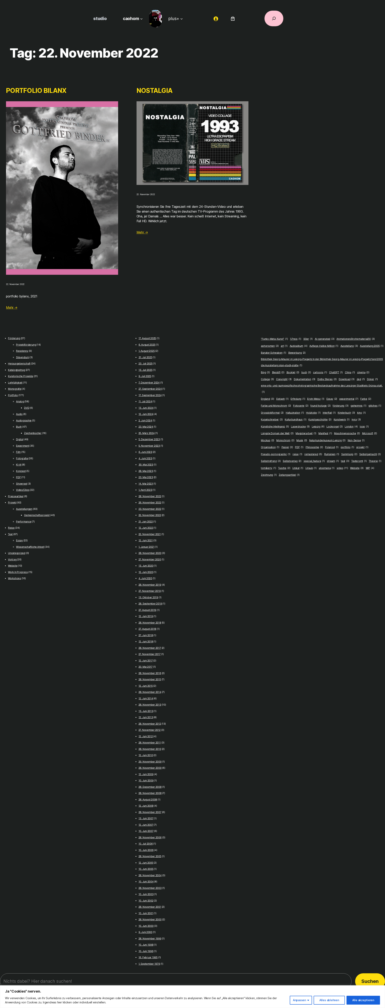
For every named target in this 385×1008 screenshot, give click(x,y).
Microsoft (369, 433)
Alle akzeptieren (363, 1000)
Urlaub (311, 468)
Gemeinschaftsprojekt (37, 515)
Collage (267, 379)
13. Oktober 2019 (148, 597)
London (351, 426)
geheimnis (358, 405)
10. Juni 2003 (146, 894)
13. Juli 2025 (145, 369)
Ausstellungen (24, 508)
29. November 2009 (150, 761)
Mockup (267, 440)
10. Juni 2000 (146, 925)
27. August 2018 (147, 628)
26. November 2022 (150, 502)
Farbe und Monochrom (276, 405)
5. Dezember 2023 (149, 439)
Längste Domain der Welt (277, 433)
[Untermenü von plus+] (181, 18)
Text (10, 534)
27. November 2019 (150, 590)
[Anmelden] (216, 18)
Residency (22, 350)
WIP (370, 468)
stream (333, 460)
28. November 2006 (150, 837)
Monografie (14, 388)
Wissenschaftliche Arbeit (30, 546)
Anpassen (299, 1000)
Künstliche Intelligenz (275, 426)
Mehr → (11, 307)
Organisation (270, 447)
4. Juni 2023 (145, 458)
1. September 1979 (149, 963)
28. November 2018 (150, 622)
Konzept (21, 471)
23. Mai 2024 (146, 426)
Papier (287, 447)
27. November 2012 (150, 729)
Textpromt (359, 460)
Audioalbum (298, 345)
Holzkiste (313, 412)
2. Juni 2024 (145, 420)
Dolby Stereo (327, 379)
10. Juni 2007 (146, 831)
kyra (356, 419)
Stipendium (22, 357)
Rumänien (331, 454)
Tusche (284, 468)
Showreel (21, 483)
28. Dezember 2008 (150, 786)
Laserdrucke (300, 426)
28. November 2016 (150, 673)
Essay (19, 540)
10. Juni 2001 (146, 913)
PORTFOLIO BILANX (36, 90)
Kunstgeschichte (319, 419)
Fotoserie (300, 405)
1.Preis (295, 338)
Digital (19, 439)
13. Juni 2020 (146, 565)
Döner (372, 379)
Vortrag (12, 559)
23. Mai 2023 (146, 477)
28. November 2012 (150, 723)
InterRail (329, 412)
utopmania (326, 468)
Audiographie (23, 420)
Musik (301, 440)
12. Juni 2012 (146, 736)
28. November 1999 (150, 938)
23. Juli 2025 (146, 363)
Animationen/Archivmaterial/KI (355, 338)
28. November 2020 (150, 553)
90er (308, 338)
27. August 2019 (147, 609)
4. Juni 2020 (145, 578)
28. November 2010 (150, 748)
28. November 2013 (150, 704)
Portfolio (13, 395)
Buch (19, 426)
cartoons (320, 372)
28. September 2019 (150, 603)
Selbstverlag (292, 460)
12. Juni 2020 (146, 572)
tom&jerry (268, 468)
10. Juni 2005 (146, 868)
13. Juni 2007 (146, 818)
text (345, 460)
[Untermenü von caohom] (141, 18)
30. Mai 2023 (146, 464)
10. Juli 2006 (146, 843)
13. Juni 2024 (146, 407)
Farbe (365, 398)
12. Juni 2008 (146, 805)
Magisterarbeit (306, 433)
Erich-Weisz (315, 398)
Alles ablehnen (329, 1000)
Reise (11, 527)
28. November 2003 (150, 887)
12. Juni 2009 (146, 774)
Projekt (12, 502)
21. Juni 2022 (146, 521)
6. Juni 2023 (145, 451)
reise (297, 454)
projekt (362, 447)
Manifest (325, 433)
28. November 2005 (150, 856)
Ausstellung (349, 345)
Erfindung (298, 398)
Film (18, 451)
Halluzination (295, 412)
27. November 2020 (150, 559)
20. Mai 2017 (146, 666)
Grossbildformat (272, 412)
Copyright (284, 379)
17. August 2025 (147, 338)
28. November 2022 (150, 496)
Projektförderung (26, 344)
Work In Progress (18, 572)
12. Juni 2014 (146, 698)
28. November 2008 (150, 793)
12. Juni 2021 (146, 540)
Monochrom (285, 440)
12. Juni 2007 (146, 824)
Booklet (293, 372)
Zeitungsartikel (289, 474)
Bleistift (278, 372)
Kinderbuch (346, 412)
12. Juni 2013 (146, 717)
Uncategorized (16, 553)
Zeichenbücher (33, 433)
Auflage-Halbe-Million (323, 345)
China (350, 372)
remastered (313, 454)
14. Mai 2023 (146, 483)
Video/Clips (22, 489)
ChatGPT (336, 372)
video (342, 468)
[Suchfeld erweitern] (273, 18)
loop (364, 426)
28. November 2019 (150, 584)
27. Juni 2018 (146, 635)
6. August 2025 (147, 344)
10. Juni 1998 (146, 944)
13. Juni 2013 (146, 711)
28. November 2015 (150, 679)
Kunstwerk (342, 419)
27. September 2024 (150, 388)
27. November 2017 (150, 654)
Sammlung (349, 454)
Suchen (370, 981)
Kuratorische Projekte (20, 376)
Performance (23, 521)
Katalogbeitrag (16, 369)
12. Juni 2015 (146, 685)
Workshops (14, 578)
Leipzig (318, 426)
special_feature (314, 460)
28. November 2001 (150, 906)
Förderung (14, 338)
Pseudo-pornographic (275, 454)
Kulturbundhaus (295, 419)
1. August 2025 (147, 350)
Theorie (375, 460)
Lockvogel (334, 426)
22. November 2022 (150, 515)
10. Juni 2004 (146, 881)
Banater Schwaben (273, 352)
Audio (19, 414)
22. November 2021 (150, 534)
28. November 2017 (150, 647)
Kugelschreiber (272, 419)
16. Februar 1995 (148, 957)
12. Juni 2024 (146, 414)
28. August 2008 (148, 799)
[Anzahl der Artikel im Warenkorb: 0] (232, 18)
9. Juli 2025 (145, 376)
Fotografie (22, 458)
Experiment (22, 445)
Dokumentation (304, 379)
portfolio (347, 447)
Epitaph (282, 398)
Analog (20, 401)
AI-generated (324, 338)
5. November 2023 (149, 445)
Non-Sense (356, 440)
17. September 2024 (150, 395)
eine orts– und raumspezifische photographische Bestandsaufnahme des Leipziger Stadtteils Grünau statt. (321, 388)
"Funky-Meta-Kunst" (274, 338)
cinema (363, 372)
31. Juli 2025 (145, 357)
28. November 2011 (150, 742)
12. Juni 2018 (146, 641)
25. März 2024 (147, 433)
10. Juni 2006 (146, 850)
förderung (340, 405)
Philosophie (314, 447)
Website (12, 565)
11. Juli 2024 (145, 401)
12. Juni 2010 (146, 755)
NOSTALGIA (155, 90)
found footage (320, 405)
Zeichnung (269, 474)
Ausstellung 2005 (371, 345)
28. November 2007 (150, 812)
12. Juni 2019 (146, 616)
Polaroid (331, 447)
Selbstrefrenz (271, 460)
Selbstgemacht (370, 454)
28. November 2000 (150, 919)
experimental (348, 398)
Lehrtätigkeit (15, 382)
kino (361, 412)
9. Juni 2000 (145, 932)
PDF (18, 477)
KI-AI (18, 464)
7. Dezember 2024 (149, 382)
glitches (374, 405)
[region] (192, 996)
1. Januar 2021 (146, 546)
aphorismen (270, 345)
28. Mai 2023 (146, 471)
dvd (361, 379)
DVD (26, 407)
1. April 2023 (145, 489)
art (284, 345)
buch (306, 372)
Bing (265, 372)
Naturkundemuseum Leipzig (327, 440)
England (267, 398)
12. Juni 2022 (146, 527)
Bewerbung (297, 352)
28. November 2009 (150, 767)
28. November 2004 (150, 875)
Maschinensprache (347, 433)
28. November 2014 (150, 692)
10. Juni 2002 (146, 900)
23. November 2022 (150, 508)
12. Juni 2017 (146, 660)
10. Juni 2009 (146, 780)
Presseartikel (15, 496)
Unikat (297, 468)
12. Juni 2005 (146, 862)
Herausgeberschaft (19, 363)
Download (346, 379)
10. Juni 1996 (146, 951)
